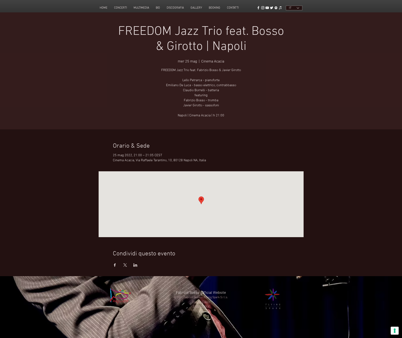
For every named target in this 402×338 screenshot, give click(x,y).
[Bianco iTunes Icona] (280, 8)
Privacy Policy (201, 302)
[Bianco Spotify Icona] (276, 8)
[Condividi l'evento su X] (125, 265)
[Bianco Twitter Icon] (271, 8)
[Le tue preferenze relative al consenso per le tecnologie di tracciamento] (395, 331)
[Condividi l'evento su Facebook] (115, 265)
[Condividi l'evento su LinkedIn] (135, 265)
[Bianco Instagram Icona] (263, 8)
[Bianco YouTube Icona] (267, 8)
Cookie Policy (201, 306)
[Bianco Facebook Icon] (258, 8)
